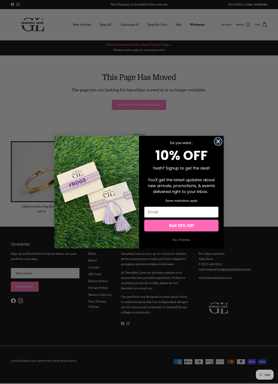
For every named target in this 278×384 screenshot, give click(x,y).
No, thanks (181, 239)
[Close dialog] (218, 141)
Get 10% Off (181, 226)
